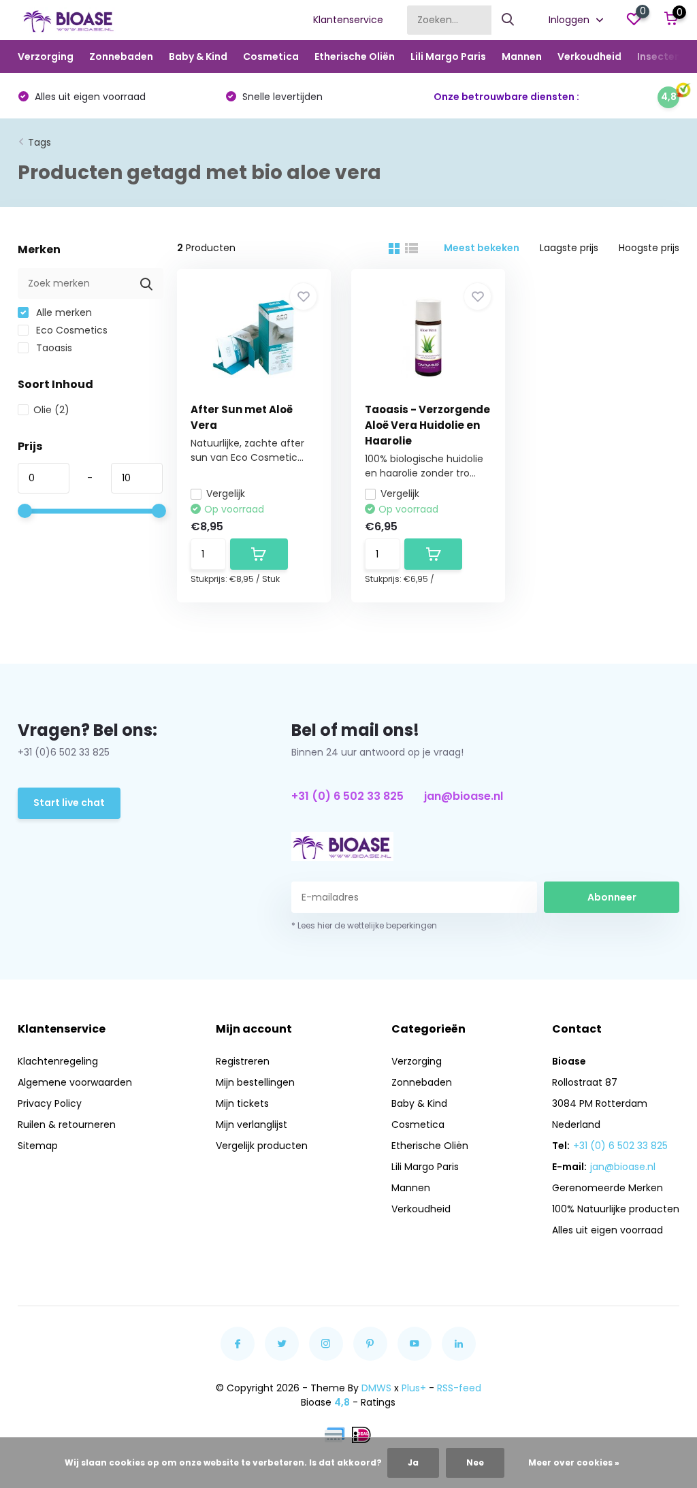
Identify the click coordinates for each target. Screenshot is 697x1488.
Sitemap (38, 1145)
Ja (413, 1462)
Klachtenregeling (58, 1061)
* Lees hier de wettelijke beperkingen (364, 925)
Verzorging (46, 56)
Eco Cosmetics (70, 330)
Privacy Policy (50, 1103)
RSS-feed (459, 1388)
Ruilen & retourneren (67, 1124)
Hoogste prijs (649, 248)
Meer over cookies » (573, 1462)
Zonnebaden (121, 56)
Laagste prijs (569, 248)
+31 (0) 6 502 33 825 (347, 796)
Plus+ (414, 1388)
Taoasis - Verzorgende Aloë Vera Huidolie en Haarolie (427, 425)
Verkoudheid (589, 56)
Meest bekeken (481, 248)
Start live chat (69, 802)
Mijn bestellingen (255, 1082)
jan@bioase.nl (463, 796)
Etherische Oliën (354, 56)
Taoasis (52, 348)
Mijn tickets (242, 1103)
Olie (51, 410)
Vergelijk (225, 493)
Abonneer (611, 897)
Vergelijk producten (262, 1145)
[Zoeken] (508, 20)
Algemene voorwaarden (75, 1082)
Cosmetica (271, 56)
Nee (475, 1462)
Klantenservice (348, 20)
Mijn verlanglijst (251, 1124)
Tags (39, 142)
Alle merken (62, 312)
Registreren (243, 1061)
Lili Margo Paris (448, 56)
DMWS (376, 1388)
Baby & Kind (198, 56)
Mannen (522, 56)
